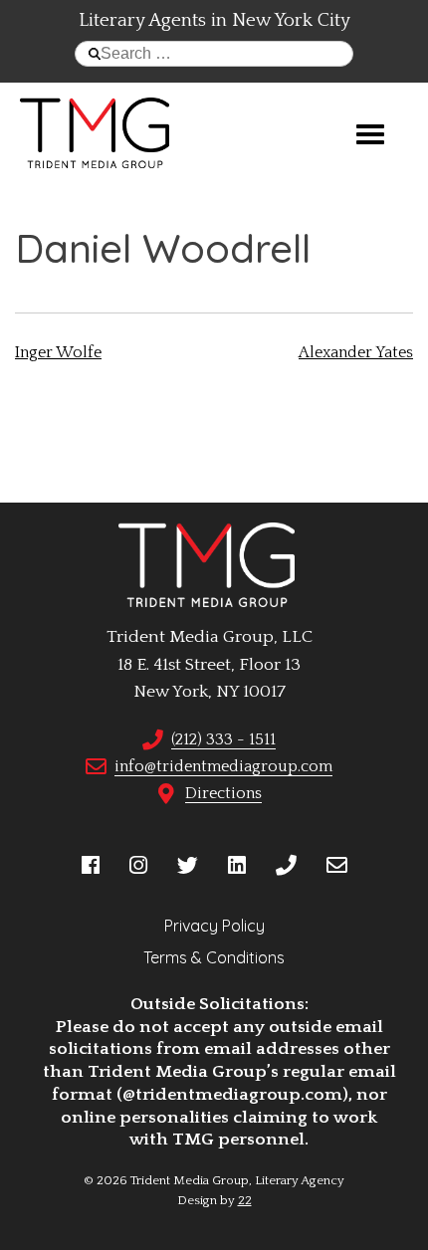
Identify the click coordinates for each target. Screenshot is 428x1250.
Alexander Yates (356, 352)
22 (245, 1200)
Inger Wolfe (58, 352)
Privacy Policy (214, 926)
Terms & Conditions (214, 957)
